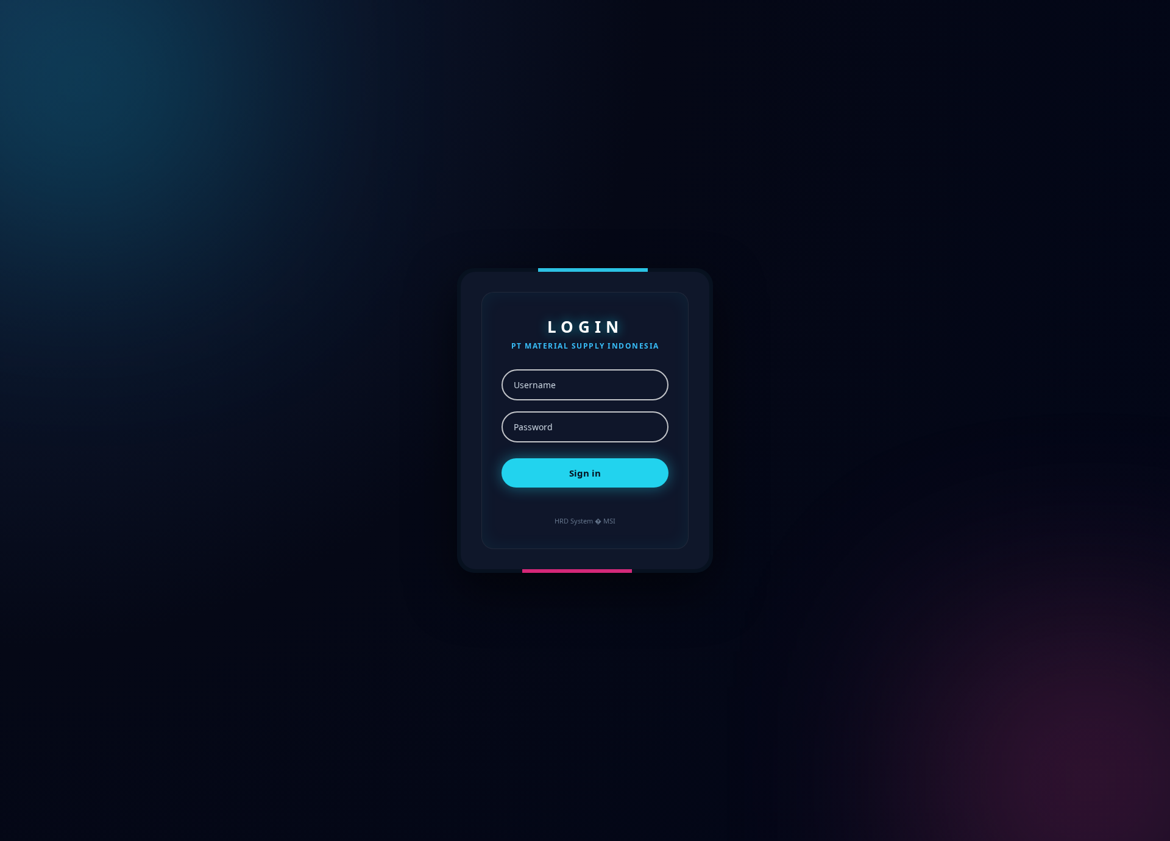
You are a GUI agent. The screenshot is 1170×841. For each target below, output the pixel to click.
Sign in (585, 473)
